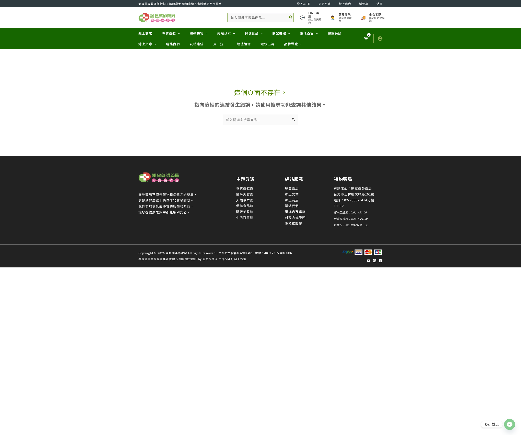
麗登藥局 (292, 188)
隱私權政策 (293, 223)
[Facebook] (381, 261)
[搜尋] (290, 17)
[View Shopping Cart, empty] (365, 38)
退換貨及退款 (295, 211)
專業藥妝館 (244, 188)
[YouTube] (368, 261)
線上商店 (345, 4)
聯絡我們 (292, 205)
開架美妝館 (244, 211)
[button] (178, 33)
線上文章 (292, 194)
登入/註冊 (303, 4)
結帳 (380, 4)
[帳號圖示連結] (380, 38)
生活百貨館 (244, 217)
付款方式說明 (295, 217)
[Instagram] (375, 261)
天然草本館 (244, 200)
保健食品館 (244, 205)
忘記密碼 (325, 4)
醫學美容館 (244, 194)
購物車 (363, 4)
